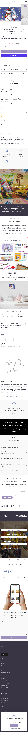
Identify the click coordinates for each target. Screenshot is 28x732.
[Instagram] (9, 571)
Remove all (14, 350)
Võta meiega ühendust (5, 672)
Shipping (9, 346)
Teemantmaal (4, 681)
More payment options (14, 59)
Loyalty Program (4, 709)
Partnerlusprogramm (5, 711)
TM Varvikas (14, 27)
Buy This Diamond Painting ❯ (12, 396)
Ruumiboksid (4, 685)
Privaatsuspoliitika (5, 698)
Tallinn (4, 559)
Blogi (2, 668)
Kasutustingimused (5, 702)
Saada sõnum (14, 637)
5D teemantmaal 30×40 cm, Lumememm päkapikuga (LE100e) (14, 334)
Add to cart (14, 51)
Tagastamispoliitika (5, 700)
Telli (4, 654)
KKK (2, 670)
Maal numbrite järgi (5, 683)
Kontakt (2, 663)
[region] (14, 408)
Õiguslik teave (4, 665)
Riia (10, 559)
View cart (6, 349)
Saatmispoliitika (4, 696)
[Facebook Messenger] (6, 571)
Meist (2, 661)
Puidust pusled (4, 690)
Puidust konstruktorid (5, 687)
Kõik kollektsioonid (5, 678)
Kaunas (24, 559)
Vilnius (16, 559)
